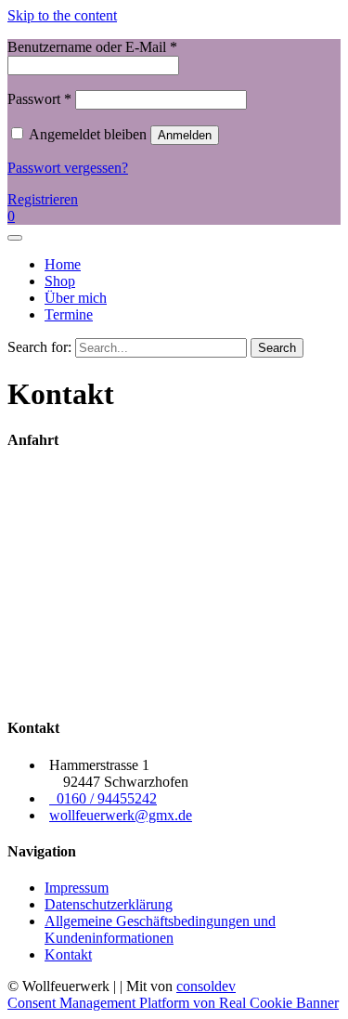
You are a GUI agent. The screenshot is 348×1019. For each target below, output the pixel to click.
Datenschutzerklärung (109, 904)
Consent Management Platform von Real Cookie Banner (173, 1003)
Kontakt (68, 954)
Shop (60, 281)
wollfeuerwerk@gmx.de (120, 815)
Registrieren (42, 199)
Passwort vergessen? (67, 168)
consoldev (206, 986)
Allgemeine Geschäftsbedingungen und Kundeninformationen (160, 929)
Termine (69, 314)
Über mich (76, 298)
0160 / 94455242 (103, 798)
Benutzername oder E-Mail (92, 47)
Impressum (77, 887)
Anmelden (185, 135)
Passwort (39, 99)
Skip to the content (62, 15)
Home (63, 264)
